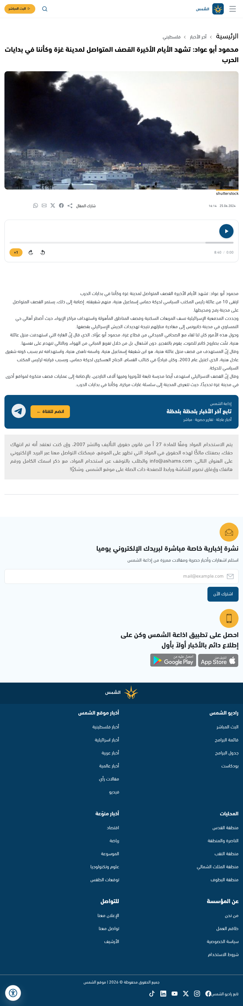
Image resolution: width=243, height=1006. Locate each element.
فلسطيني (171, 37)
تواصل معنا (109, 928)
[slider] (121, 243)
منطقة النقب (227, 854)
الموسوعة (110, 854)
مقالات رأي (109, 779)
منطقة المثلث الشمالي (218, 867)
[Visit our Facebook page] (208, 994)
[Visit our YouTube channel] (177, 994)
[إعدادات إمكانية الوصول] (13, 993)
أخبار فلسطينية (105, 727)
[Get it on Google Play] (173, 660)
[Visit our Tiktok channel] (154, 994)
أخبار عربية (110, 753)
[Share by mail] (46, 206)
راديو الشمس (224, 713)
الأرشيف (111, 941)
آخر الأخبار (198, 37)
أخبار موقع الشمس (98, 713)
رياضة (114, 840)
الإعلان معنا (108, 915)
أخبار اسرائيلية (107, 740)
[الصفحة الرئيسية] (209, 9)
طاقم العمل (227, 928)
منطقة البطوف (225, 880)
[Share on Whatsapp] (37, 206)
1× (16, 252)
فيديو (114, 792)
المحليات (229, 814)
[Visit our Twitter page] (188, 994)
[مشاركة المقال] (72, 206)
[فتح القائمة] (233, 9)
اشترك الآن (223, 594)
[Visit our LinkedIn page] (166, 994)
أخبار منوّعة (107, 814)
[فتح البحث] (45, 9)
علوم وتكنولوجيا (104, 867)
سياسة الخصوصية (223, 941)
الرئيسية (227, 36)
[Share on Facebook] (63, 206)
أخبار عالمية (109, 766)
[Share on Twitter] (54, 206)
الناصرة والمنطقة (223, 840)
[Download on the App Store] (218, 660)
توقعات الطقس (104, 880)
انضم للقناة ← (50, 411)
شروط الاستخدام (223, 954)
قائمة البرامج (227, 740)
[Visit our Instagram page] (199, 994)
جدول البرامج (227, 753)
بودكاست (230, 766)
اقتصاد (113, 827)
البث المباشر (17, 8)
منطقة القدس (225, 827)
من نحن (232, 915)
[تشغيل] (226, 231)
